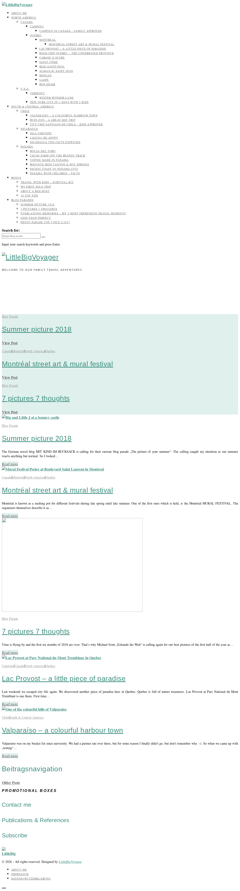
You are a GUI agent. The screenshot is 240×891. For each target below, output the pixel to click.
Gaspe (44, 80)
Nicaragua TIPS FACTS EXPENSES (55, 142)
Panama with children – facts (55, 173)
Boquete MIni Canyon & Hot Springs (59, 164)
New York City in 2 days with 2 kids (59, 102)
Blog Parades (22, 200)
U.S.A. (25, 88)
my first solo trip (36, 186)
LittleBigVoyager (70, 861)
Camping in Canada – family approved (70, 31)
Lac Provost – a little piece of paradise (72, 48)
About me (19, 13)
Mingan (45, 75)
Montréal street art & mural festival (82, 44)
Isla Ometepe (41, 133)
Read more (10, 463)
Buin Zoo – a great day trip (52, 120)
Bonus (16, 177)
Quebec (36, 35)
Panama (27, 146)
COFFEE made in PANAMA (49, 160)
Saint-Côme (48, 62)
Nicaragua (29, 128)
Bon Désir (47, 84)
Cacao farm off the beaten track (57, 155)
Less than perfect (36, 217)
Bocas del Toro (43, 151)
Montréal (47, 39)
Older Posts (11, 782)
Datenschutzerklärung (31, 878)
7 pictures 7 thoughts (39, 209)
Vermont (37, 93)
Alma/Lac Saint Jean (56, 71)
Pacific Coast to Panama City (54, 169)
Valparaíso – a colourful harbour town (64, 115)
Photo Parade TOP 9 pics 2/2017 (45, 222)
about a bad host (35, 191)
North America (23, 17)
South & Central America (32, 106)
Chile (25, 111)
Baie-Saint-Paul (52, 66)
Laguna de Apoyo (44, 137)
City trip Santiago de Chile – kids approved (66, 124)
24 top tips (29, 195)
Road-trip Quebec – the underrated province (76, 53)
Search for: (11, 230)
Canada (27, 22)
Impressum (20, 874)
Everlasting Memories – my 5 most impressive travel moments (73, 213)
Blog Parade (10, 316)
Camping (37, 26)
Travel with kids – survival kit (47, 182)
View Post (10, 342)
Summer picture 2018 (38, 204)
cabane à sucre (52, 57)
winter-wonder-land (56, 97)
